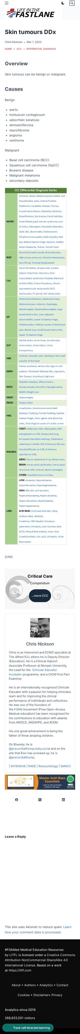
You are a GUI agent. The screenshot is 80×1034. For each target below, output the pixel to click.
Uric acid (41, 536)
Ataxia (32, 196)
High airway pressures (30, 257)
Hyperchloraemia (28, 501)
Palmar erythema (28, 366)
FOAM (18, 709)
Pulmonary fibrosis (54, 444)
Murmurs (44, 273)
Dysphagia (51, 304)
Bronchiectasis (52, 252)
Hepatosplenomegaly (45, 309)
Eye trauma (40, 216)
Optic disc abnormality (30, 232)
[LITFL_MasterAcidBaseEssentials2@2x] (40, 782)
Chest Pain (32, 273)
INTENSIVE (18, 766)
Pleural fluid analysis (36, 531)
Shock (56, 283)
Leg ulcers (59, 371)
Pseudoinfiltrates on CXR (31, 449)
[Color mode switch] (62, 3)
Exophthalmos (26, 216)
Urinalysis (52, 536)
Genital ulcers (26, 340)
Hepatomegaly (26, 309)
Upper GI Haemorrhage (31, 335)
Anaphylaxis (25, 408)
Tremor (40, 247)
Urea (50, 531)
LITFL (13, 955)
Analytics (46, 985)
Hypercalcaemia (48, 495)
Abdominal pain (27, 304)
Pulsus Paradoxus (43, 283)
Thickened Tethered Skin (40, 371)
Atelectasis (32, 429)
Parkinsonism (50, 232)
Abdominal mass (51, 299)
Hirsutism (40, 387)
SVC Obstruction (51, 294)
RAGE (32, 766)
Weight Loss (33, 392)
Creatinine (24, 521)
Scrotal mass (53, 340)
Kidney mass (58, 459)
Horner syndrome (48, 221)
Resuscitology (48, 766)
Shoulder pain (36, 356)
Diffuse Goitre (46, 382)
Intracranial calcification (39, 465)
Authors (30, 985)
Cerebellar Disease (40, 206)
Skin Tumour (25, 376)
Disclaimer (41, 995)
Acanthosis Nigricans (43, 376)
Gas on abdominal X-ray (39, 459)
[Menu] (6, 3)
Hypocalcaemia (43, 480)
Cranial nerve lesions (29, 211)
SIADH (22, 392)
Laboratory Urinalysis (30, 526)
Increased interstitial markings (34, 439)
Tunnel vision (52, 247)
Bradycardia (43, 268)
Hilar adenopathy (47, 429)
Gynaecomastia (27, 387)
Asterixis (41, 304)
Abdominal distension (30, 299)
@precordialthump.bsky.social (29, 748)
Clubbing (33, 413)
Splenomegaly (26, 397)
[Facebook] (17, 800)
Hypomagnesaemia (46, 485)
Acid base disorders (41, 511)
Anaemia (30, 480)
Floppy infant (26, 403)
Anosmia (23, 196)
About (16, 985)
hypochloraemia (27, 485)
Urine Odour (39, 345)
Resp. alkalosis (35, 516)
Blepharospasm (44, 196)
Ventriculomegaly (53, 470)
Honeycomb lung (49, 434)
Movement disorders (52, 226)
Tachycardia (25, 294)
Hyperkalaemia (45, 501)
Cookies (24, 995)
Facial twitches (54, 216)
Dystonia (56, 211)
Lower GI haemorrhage (45, 319)
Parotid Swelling (47, 413)
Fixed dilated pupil (28, 221)
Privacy (56, 995)
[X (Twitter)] (40, 800)
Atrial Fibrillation (27, 268)
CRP (32, 521)
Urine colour (25, 345)
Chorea (54, 206)
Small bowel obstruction (50, 330)
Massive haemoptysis (53, 257)
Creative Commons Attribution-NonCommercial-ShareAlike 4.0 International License (40, 960)
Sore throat (25, 263)
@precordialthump (21, 757)
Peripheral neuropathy (30, 237)
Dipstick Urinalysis (45, 521)
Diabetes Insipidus (28, 382)
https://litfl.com (20, 970)
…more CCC (40, 595)
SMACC (65, 766)
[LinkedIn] (63, 800)
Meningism (34, 226)
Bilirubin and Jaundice (37, 490)
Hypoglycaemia (54, 387)
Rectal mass (31, 330)
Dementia (46, 211)
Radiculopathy (50, 237)
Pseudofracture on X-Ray (40, 475)
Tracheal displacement (43, 263)
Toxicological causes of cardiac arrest (44, 423)
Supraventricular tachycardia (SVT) (37, 288)
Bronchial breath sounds (31, 252)
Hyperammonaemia (29, 495)
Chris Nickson (40, 643)
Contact (62, 985)
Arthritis (23, 356)
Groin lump (40, 340)
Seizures (50, 242)
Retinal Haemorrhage (34, 242)
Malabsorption (26, 324)
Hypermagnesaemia (29, 506)
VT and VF (37, 294)
